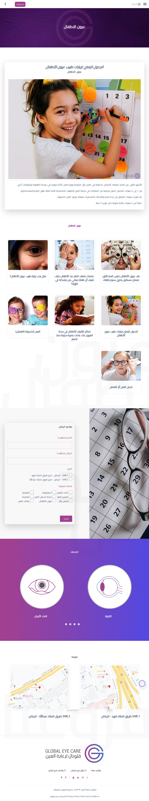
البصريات (26, 497)
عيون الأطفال (45, 501)
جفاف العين (24, 501)
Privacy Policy (73, 796)
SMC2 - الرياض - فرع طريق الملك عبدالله (48, 479)
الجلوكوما (47, 492)
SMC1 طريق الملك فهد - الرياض (120, 716)
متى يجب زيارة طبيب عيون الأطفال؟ (28, 276)
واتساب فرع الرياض (55, 770)
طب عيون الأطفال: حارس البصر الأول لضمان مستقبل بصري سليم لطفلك (121, 278)
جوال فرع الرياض (77, 770)
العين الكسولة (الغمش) (28, 331)
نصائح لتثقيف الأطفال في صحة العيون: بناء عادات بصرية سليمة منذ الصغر (74, 335)
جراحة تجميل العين (43, 497)
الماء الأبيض (62, 492)
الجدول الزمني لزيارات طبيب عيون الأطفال (121, 333)
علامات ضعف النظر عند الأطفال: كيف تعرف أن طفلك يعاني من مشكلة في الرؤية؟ (74, 280)
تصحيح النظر (62, 497)
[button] (83, 624)
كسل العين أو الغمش (121, 387)
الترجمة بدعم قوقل (58, 796)
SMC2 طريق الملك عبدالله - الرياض (49, 716)
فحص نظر (63, 501)
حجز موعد (20, 4)
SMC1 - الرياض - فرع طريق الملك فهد (49, 475)
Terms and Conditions (89, 796)
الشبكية (26, 492)
